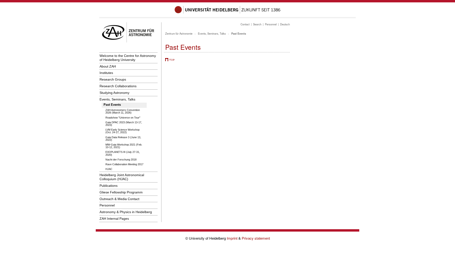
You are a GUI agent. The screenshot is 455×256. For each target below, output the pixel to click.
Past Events (112, 104)
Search (257, 24)
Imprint (232, 238)
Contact (245, 24)
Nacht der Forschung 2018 (120, 159)
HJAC (108, 169)
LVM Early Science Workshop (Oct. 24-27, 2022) (122, 131)
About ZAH (108, 66)
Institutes (106, 73)
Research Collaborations (118, 86)
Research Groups (113, 79)
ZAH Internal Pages (114, 218)
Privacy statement (256, 238)
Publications (109, 185)
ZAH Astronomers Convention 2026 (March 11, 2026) (122, 111)
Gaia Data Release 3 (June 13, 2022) (123, 138)
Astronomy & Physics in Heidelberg (126, 212)
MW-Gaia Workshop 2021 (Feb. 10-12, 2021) (123, 146)
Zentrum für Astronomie (178, 33)
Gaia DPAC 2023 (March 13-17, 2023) (123, 123)
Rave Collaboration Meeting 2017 (124, 164)
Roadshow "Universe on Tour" (122, 117)
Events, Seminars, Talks (117, 99)
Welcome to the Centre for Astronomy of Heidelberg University (128, 58)
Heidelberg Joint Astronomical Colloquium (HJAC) (122, 177)
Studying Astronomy (114, 93)
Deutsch (285, 24)
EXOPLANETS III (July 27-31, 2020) (122, 153)
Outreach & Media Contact (119, 199)
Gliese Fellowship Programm (121, 192)
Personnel (107, 205)
